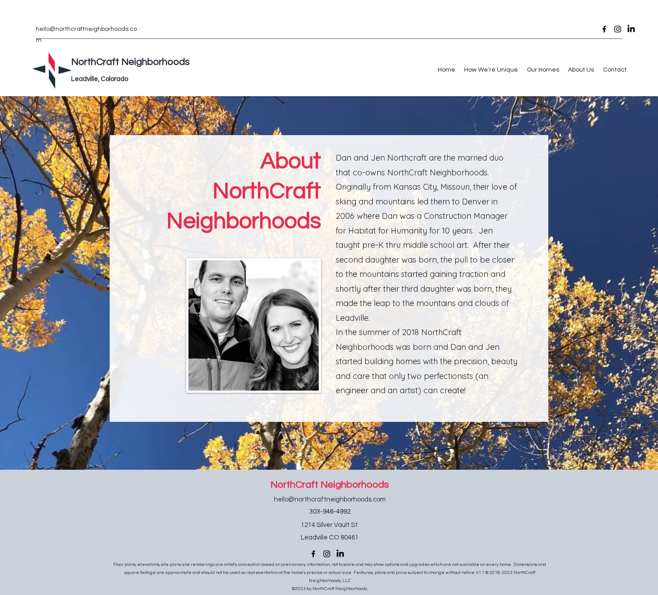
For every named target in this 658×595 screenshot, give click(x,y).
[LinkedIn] (631, 29)
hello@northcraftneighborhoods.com (330, 499)
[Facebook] (604, 29)
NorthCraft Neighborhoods (329, 485)
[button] (491, 70)
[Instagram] (617, 29)
